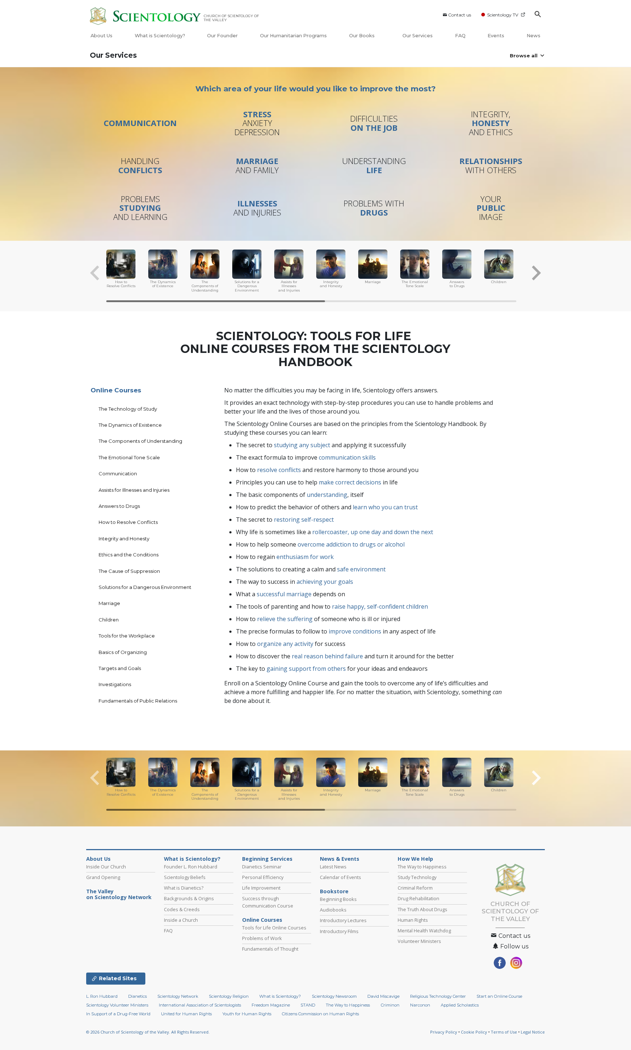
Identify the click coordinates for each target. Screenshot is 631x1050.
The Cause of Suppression (129, 571)
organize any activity (285, 644)
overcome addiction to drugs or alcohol (351, 544)
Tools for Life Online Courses (274, 927)
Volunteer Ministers (419, 941)
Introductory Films (339, 931)
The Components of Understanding (140, 441)
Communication (118, 473)
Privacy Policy (443, 1032)
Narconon (420, 1005)
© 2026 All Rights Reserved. (148, 1032)
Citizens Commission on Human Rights (320, 1013)
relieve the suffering (285, 619)
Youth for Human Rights (246, 1013)
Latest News (333, 866)
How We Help (415, 859)
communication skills (347, 457)
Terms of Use (504, 1032)
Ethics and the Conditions (128, 555)
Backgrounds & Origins (189, 898)
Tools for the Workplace (127, 636)
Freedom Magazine (271, 1005)
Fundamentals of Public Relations (138, 701)
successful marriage (284, 594)
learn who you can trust (385, 507)
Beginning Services (267, 859)
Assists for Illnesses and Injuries (134, 490)
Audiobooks (333, 909)
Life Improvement (261, 887)
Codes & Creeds (182, 909)
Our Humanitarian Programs (293, 35)
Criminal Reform (415, 887)
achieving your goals (325, 582)
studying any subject (302, 445)
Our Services (417, 35)
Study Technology (417, 877)
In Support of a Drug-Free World (118, 1013)
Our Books (362, 35)
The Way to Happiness (422, 866)
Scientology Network (177, 996)
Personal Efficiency (262, 877)
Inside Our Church (106, 866)
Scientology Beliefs (185, 877)
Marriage (109, 603)
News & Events (339, 859)
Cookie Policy (474, 1032)
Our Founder (222, 35)
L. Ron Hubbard (102, 996)
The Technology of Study (128, 409)
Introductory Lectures (343, 920)
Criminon (390, 1005)
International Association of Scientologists (200, 1005)
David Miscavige (383, 996)
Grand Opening (103, 877)
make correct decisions (350, 482)
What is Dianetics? (183, 887)
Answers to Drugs (119, 506)
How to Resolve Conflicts (128, 522)
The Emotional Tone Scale (129, 457)
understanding (327, 495)
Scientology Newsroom (334, 996)
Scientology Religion (229, 996)
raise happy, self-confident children (380, 606)
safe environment (361, 569)
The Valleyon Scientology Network (119, 894)
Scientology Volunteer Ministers (117, 1005)
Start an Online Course (499, 996)
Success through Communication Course (267, 902)
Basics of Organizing (123, 652)
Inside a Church (181, 920)
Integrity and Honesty (124, 538)
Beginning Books (338, 899)
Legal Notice (533, 1032)
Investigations (115, 684)
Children (109, 620)
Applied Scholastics (460, 1005)
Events (495, 35)
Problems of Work (262, 938)
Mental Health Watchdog (424, 930)
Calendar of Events (340, 877)
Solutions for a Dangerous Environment (145, 587)
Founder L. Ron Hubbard (190, 866)
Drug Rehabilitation (418, 898)
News (533, 35)
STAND (308, 1005)
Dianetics (137, 996)
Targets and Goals (120, 668)
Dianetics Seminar (262, 866)
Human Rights (413, 920)
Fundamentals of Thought (270, 949)
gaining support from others (306, 669)
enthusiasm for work (305, 557)
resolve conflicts (279, 470)
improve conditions (355, 631)
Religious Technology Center (438, 996)
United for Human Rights (186, 1013)
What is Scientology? (160, 35)
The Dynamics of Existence (130, 425)
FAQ (460, 35)
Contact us (459, 15)
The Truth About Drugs (422, 909)
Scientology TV (502, 15)
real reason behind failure (327, 656)
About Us (101, 35)
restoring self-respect (304, 520)
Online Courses (116, 390)
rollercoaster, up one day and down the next (372, 532)
